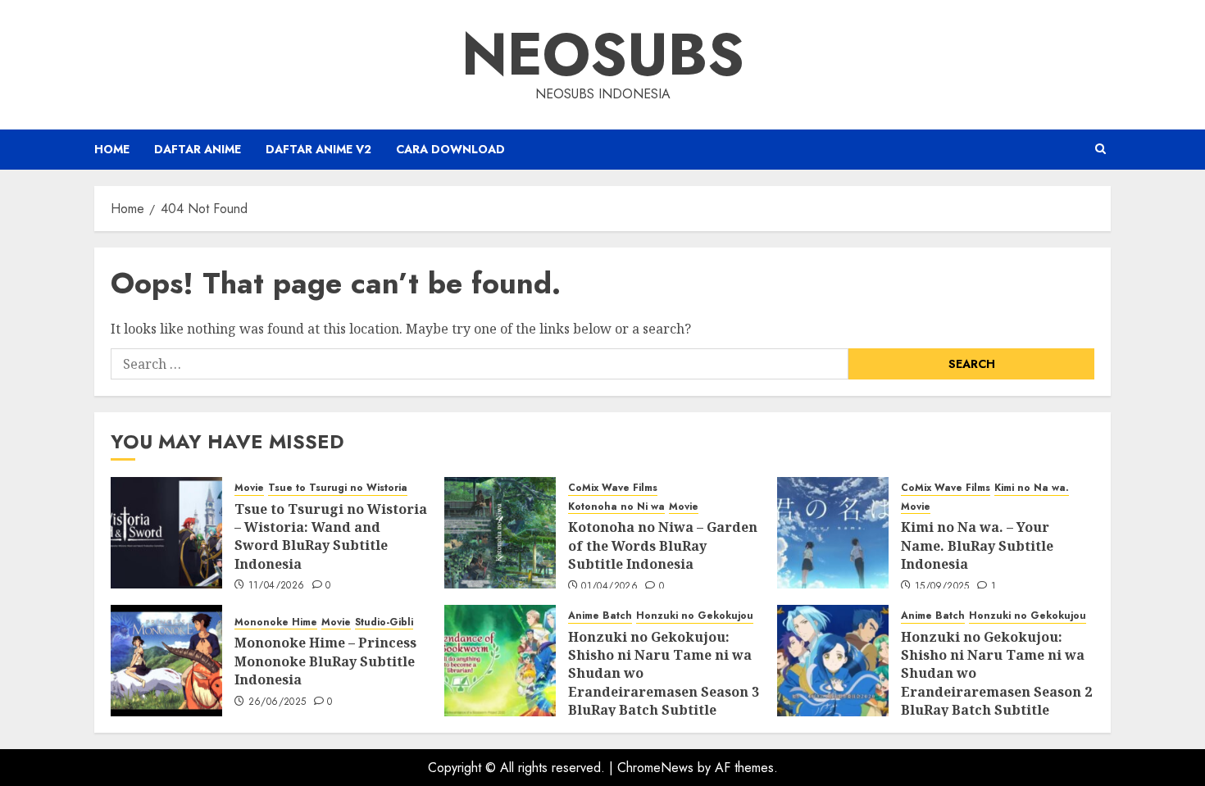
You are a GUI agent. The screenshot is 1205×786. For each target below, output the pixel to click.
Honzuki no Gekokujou (694, 616)
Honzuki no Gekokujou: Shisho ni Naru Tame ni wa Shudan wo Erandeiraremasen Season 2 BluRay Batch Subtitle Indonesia (996, 683)
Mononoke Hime (275, 622)
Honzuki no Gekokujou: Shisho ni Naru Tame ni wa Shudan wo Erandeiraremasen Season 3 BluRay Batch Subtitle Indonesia (663, 683)
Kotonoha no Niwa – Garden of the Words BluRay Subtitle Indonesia (662, 545)
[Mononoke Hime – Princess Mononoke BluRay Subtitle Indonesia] (166, 660)
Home (112, 149)
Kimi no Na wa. (1031, 488)
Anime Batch (600, 616)
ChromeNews (655, 767)
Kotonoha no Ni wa (616, 507)
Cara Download (450, 149)
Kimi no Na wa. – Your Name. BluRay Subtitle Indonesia (977, 545)
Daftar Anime (197, 149)
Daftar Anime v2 (318, 149)
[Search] (1100, 149)
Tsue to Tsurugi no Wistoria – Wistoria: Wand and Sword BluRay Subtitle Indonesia (330, 536)
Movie (249, 488)
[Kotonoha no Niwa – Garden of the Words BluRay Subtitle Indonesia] (500, 532)
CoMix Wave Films (612, 488)
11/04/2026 (276, 586)
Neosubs (603, 54)
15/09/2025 (942, 586)
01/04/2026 (609, 586)
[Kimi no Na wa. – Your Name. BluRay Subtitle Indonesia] (833, 532)
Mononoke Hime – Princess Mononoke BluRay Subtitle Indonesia (325, 661)
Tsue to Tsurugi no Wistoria (337, 488)
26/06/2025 (277, 702)
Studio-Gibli (384, 622)
